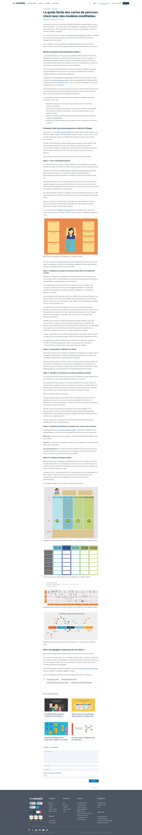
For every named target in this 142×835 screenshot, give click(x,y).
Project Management (82, 809)
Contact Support (53, 822)
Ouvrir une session (116, 3)
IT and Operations (81, 805)
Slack (98, 807)
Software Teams (81, 811)
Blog (64, 803)
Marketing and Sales (82, 807)
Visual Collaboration (102, 816)
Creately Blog (46, 8)
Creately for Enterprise (102, 822)
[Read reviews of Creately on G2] (38, 812)
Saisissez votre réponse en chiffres (52, 773)
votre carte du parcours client (88, 668)
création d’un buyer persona (66, 210)
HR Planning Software (82, 803)
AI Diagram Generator (82, 817)
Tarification (55, 3)
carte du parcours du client (76, 35)
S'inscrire (126, 3)
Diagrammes (55, 8)
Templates (65, 807)
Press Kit (51, 805)
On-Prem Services (81, 819)
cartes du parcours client (68, 430)
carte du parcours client (60, 80)
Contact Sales (52, 820)
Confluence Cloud (101, 803)
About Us (51, 803)
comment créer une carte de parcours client (57, 682)
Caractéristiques (32, 3)
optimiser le (74, 355)
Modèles (48, 3)
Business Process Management (105, 820)
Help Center (65, 805)
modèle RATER (57, 118)
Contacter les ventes (104, 3)
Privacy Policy (42, 832)
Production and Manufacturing (84, 813)
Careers (50, 807)
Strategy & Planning (102, 818)
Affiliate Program (53, 811)
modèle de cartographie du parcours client (81, 682)
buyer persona (63, 262)
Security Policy (51, 832)
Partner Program (53, 809)
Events (64, 811)
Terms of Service (33, 832)
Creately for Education (82, 815)
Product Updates (67, 809)
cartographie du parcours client (68, 679)
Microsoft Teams (101, 805)
